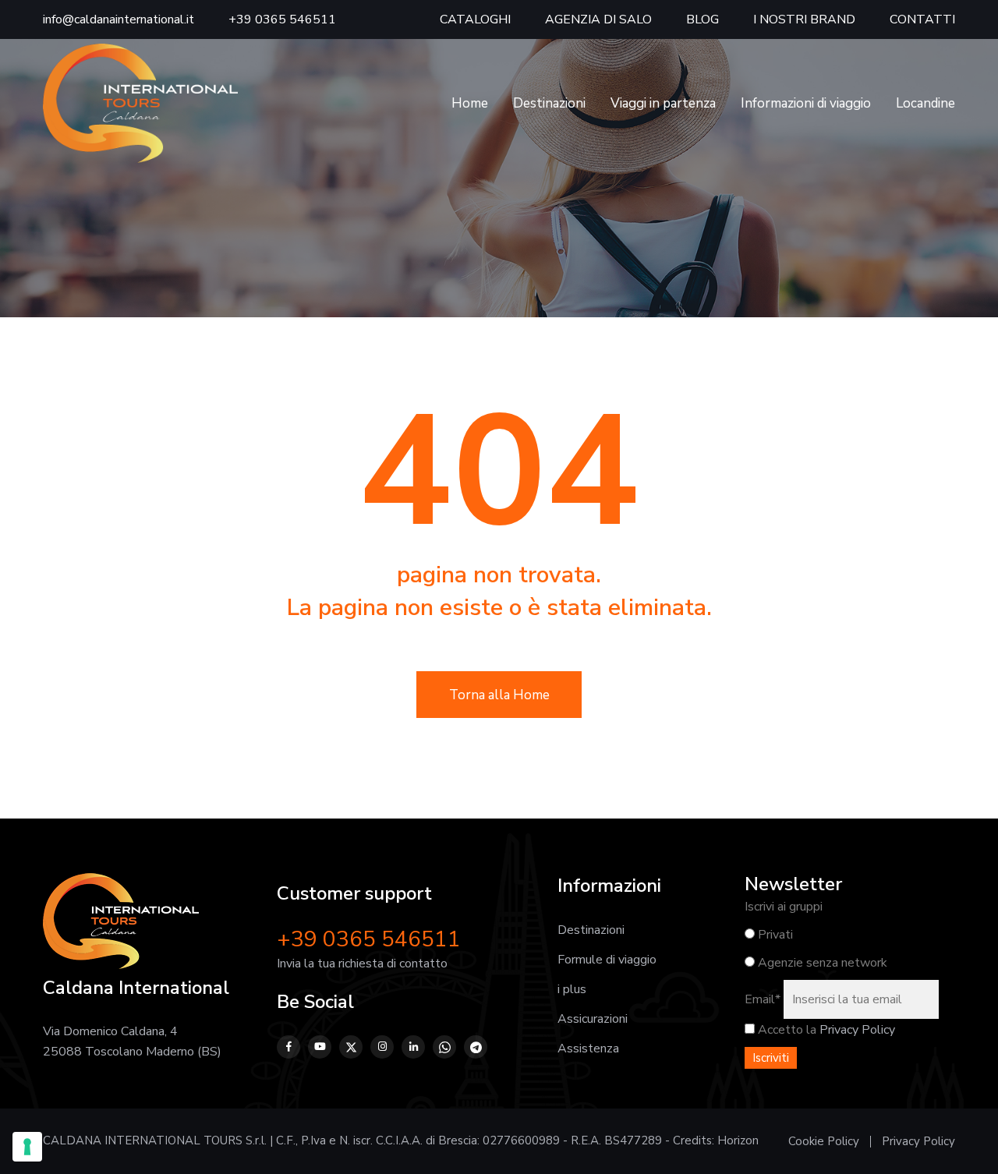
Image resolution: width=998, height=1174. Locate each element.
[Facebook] (288, 1047)
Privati (774, 934)
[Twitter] (351, 1047)
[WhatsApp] (444, 1047)
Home (469, 103)
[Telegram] (475, 1047)
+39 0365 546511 (282, 19)
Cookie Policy (823, 1141)
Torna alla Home (499, 695)
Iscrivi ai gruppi (784, 906)
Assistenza (588, 1048)
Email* (762, 999)
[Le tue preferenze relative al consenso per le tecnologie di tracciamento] (27, 1147)
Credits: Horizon (716, 1140)
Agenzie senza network (821, 962)
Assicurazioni (592, 1018)
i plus (571, 989)
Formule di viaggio (606, 959)
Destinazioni (549, 103)
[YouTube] (319, 1047)
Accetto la (785, 1029)
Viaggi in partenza (663, 103)
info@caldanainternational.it (118, 19)
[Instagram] (382, 1047)
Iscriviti (770, 1058)
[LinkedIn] (413, 1047)
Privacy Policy (857, 1029)
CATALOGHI (475, 19)
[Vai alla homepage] (140, 102)
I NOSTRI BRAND (804, 19)
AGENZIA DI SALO (598, 19)
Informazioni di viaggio (806, 103)
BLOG (702, 19)
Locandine (925, 103)
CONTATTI (922, 19)
